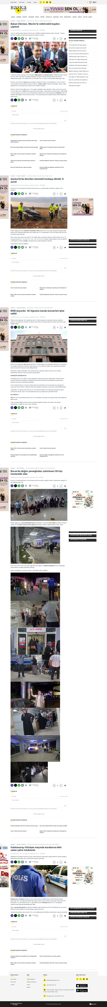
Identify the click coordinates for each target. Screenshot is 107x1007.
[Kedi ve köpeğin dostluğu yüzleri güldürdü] (82, 244)
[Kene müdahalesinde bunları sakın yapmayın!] (82, 247)
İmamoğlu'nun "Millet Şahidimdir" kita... (79, 77)
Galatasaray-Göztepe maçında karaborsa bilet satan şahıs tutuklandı (43, 844)
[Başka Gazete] (19, 10)
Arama (35, 2)
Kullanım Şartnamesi (31, 982)
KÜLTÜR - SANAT (87, 17)
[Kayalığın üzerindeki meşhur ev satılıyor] (82, 532)
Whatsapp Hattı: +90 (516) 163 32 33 (55, 996)
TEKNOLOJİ (49, 17)
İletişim (28, 987)
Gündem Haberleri (21, 20)
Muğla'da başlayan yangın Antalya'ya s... (79, 71)
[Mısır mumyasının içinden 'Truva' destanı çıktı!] (82, 317)
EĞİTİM (42, 17)
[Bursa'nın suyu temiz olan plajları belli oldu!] (82, 37)
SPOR (61, 17)
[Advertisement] (102, 130)
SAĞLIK (80, 17)
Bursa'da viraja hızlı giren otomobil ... (78, 68)
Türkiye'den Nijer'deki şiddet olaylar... (78, 62)
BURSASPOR (67, 17)
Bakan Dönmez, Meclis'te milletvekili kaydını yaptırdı (39, 20)
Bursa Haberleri (20, 468)
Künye (28, 984)
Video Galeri (14, 2)
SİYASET (25, 17)
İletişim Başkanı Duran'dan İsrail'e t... (78, 50)
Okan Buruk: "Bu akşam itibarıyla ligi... (78, 59)
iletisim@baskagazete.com (53, 980)
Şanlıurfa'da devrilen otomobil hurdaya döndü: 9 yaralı (39, 176)
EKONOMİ (31, 17)
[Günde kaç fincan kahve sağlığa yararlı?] (82, 35)
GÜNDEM (18, 17)
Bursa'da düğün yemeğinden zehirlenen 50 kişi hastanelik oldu (40, 468)
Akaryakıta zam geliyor (74, 85)
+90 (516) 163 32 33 (51, 985)
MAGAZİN (56, 17)
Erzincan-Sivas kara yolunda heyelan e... (79, 53)
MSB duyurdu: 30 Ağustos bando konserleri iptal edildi (39, 307)
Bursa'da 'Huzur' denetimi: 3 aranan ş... (79, 74)
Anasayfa (13, 20)
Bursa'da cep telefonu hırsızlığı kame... (78, 79)
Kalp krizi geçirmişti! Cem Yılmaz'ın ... (78, 82)
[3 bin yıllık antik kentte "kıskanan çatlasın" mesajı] (82, 324)
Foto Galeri (21, 2)
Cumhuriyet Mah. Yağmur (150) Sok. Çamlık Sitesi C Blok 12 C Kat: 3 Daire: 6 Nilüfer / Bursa (58, 990)
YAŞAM (74, 17)
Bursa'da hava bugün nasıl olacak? (77, 48)
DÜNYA (37, 17)
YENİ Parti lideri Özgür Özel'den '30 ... (78, 56)
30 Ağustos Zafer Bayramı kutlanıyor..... (78, 65)
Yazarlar (29, 2)
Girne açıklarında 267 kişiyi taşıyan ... (78, 45)
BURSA (13, 17)
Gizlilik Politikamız (31, 979)
